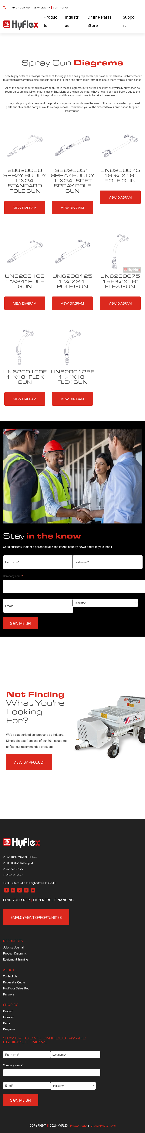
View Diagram (24, 207)
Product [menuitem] (8, 1011)
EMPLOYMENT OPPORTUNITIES (36, 917)
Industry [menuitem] (8, 1017)
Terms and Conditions (102, 1126)
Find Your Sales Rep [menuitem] (16, 988)
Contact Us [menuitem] (61, 7)
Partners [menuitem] (42, 900)
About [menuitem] (9, 970)
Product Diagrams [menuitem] (15, 953)
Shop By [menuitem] (10, 1005)
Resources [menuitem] (13, 941)
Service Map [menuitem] (41, 7)
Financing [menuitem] (64, 900)
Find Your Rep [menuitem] (21, 7)
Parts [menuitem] (6, 1023)
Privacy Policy (79, 1126)
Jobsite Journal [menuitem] (13, 947)
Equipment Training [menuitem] (15, 959)
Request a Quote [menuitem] (14, 982)
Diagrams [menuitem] (9, 1029)
